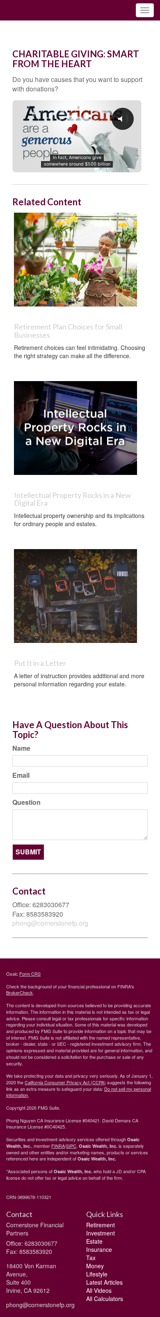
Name (21, 748)
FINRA (58, 1145)
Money (95, 1266)
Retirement (100, 1225)
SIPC (71, 1145)
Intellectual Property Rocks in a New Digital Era (72, 499)
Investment (100, 1233)
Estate (94, 1241)
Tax (91, 1257)
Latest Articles (104, 1282)
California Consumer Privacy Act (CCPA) (65, 1082)
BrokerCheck (19, 992)
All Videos (99, 1290)
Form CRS (30, 973)
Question (26, 802)
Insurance (99, 1249)
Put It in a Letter (40, 663)
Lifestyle (96, 1274)
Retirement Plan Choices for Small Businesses (68, 330)
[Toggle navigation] (145, 10)
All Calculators (104, 1298)
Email (21, 775)
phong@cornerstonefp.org (50, 923)
